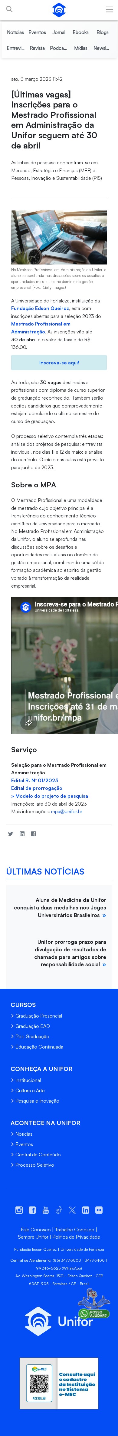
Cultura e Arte (30, 1090)
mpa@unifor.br (66, 811)
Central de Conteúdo (38, 1154)
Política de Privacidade (76, 1237)
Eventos (24, 1144)
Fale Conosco (36, 1229)
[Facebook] (33, 834)
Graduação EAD (32, 1026)
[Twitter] (10, 834)
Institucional (28, 1080)
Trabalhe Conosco (74, 1229)
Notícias (23, 1134)
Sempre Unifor (33, 1237)
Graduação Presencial (38, 1016)
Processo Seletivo (34, 1165)
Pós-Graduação (32, 1036)
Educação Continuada (39, 1047)
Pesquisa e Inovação (37, 1101)
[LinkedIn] (22, 834)
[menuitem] (15, 32)
